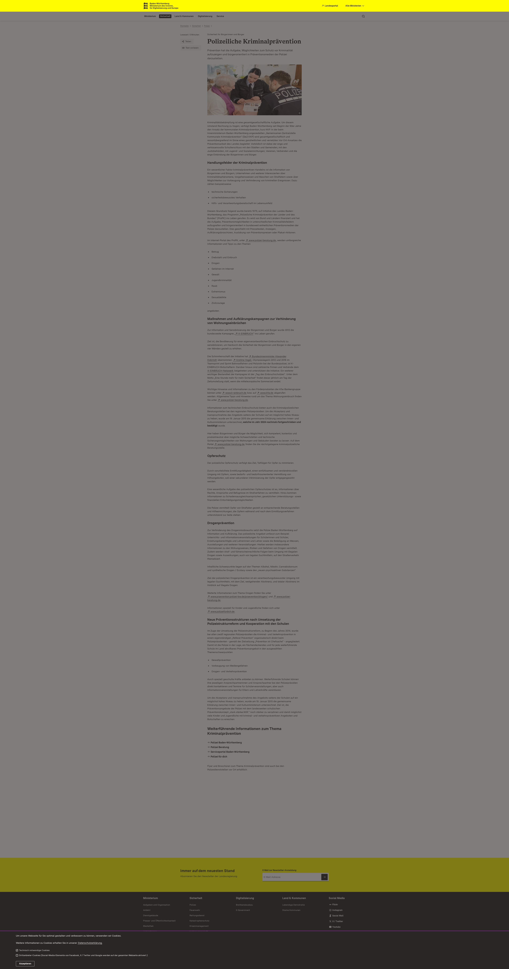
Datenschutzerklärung (90, 942)
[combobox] (355, 6)
